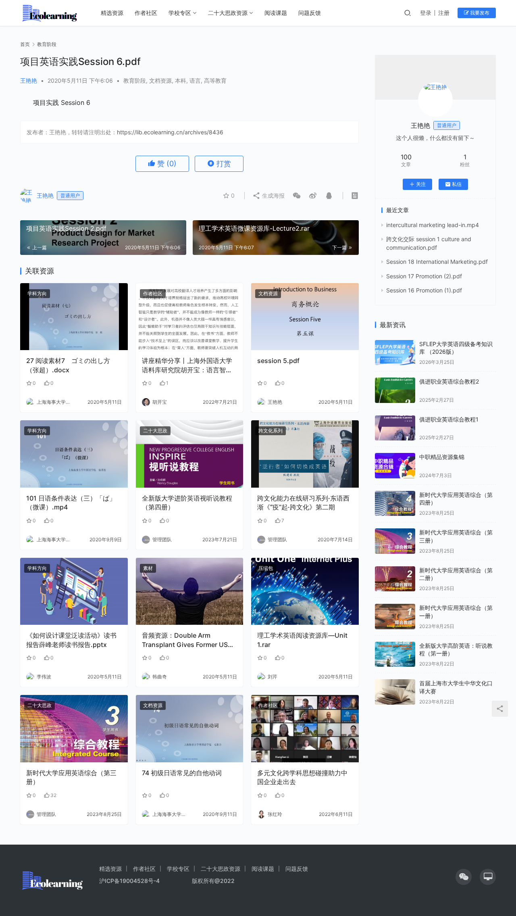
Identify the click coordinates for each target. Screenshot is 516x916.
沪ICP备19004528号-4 (130, 880)
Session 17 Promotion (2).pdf (424, 276)
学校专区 (180, 12)
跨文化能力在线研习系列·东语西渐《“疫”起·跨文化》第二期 (303, 502)
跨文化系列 (270, 431)
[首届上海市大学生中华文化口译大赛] (395, 692)
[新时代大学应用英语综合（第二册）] (395, 579)
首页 (25, 44)
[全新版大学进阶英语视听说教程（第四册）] (189, 454)
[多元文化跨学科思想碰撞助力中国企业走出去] (305, 728)
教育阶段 (134, 80)
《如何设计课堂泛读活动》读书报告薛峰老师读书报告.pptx (71, 639)
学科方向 (37, 293)
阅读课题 (275, 12)
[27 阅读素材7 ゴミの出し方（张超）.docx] (74, 317)
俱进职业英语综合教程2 (449, 381)
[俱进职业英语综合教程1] (395, 428)
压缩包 (265, 568)
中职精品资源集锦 (441, 456)
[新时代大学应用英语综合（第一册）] (395, 616)
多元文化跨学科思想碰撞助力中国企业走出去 (302, 777)
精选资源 (112, 12)
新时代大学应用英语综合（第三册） (71, 777)
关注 (421, 184)
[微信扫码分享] (296, 195)
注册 (443, 12)
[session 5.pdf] (305, 317)
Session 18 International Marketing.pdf (437, 261)
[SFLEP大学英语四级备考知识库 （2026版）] (395, 352)
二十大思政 (155, 431)
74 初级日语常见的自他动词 (182, 773)
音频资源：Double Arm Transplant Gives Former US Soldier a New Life (185, 640)
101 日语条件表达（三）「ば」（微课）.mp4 (71, 502)
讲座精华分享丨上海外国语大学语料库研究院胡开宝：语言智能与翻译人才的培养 (187, 365)
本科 (180, 80)
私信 (457, 184)
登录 (425, 12)
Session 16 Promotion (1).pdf (424, 290)
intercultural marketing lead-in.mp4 (432, 224)
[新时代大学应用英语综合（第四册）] (395, 503)
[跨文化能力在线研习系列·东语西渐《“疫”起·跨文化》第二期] (305, 454)
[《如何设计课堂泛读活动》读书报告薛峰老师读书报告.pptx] (74, 591)
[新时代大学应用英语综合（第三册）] (74, 728)
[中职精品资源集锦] (395, 465)
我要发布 (479, 13)
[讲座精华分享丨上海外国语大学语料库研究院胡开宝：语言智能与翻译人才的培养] (189, 317)
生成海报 (272, 195)
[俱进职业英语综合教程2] (395, 390)
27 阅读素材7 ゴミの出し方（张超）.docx (68, 365)
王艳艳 (28, 80)
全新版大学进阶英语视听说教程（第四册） (187, 502)
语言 (195, 80)
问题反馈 (309, 12)
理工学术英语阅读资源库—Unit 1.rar (302, 639)
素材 (148, 568)
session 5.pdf (278, 361)
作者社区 (146, 12)
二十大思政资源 (228, 12)
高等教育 (215, 80)
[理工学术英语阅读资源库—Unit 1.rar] (305, 591)
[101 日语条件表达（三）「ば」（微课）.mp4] (74, 454)
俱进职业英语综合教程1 (449, 419)
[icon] (464, 877)
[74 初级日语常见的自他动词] (189, 728)
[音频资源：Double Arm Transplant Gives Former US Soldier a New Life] (189, 591)
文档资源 (160, 80)
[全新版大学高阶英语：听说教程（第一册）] (395, 654)
